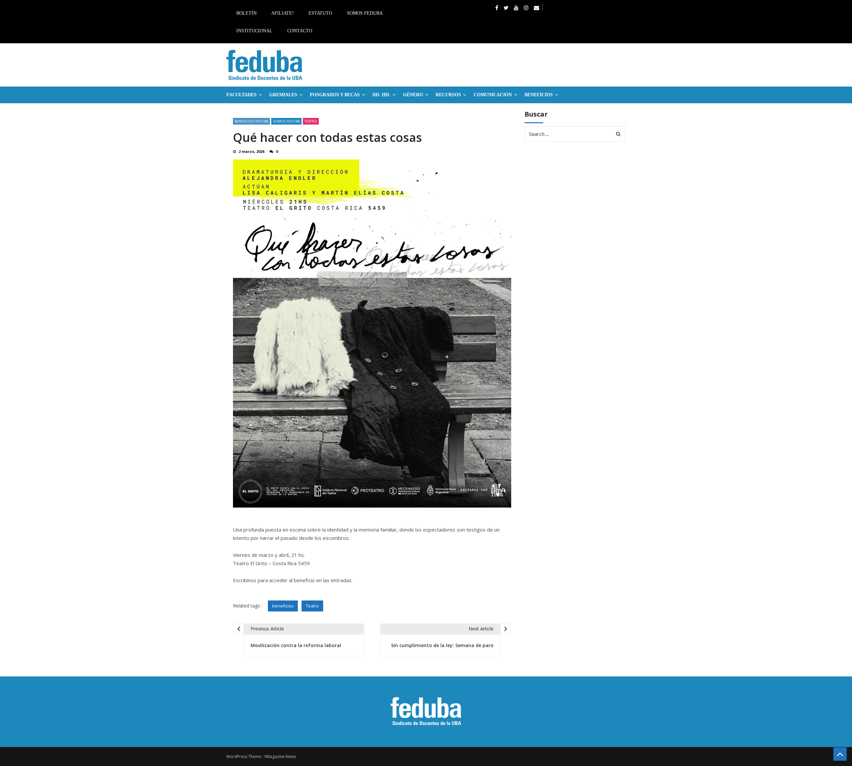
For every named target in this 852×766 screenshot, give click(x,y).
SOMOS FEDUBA (286, 121)
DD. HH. (381, 94)
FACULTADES (241, 94)
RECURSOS (448, 94)
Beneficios (539, 94)
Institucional (254, 30)
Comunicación (493, 94)
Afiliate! (282, 13)
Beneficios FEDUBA (251, 121)
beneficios (283, 606)
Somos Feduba (365, 13)
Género (413, 94)
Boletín (246, 13)
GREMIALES (283, 94)
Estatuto (320, 13)
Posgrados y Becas (335, 94)
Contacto (299, 30)
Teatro (311, 121)
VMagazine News (280, 756)
